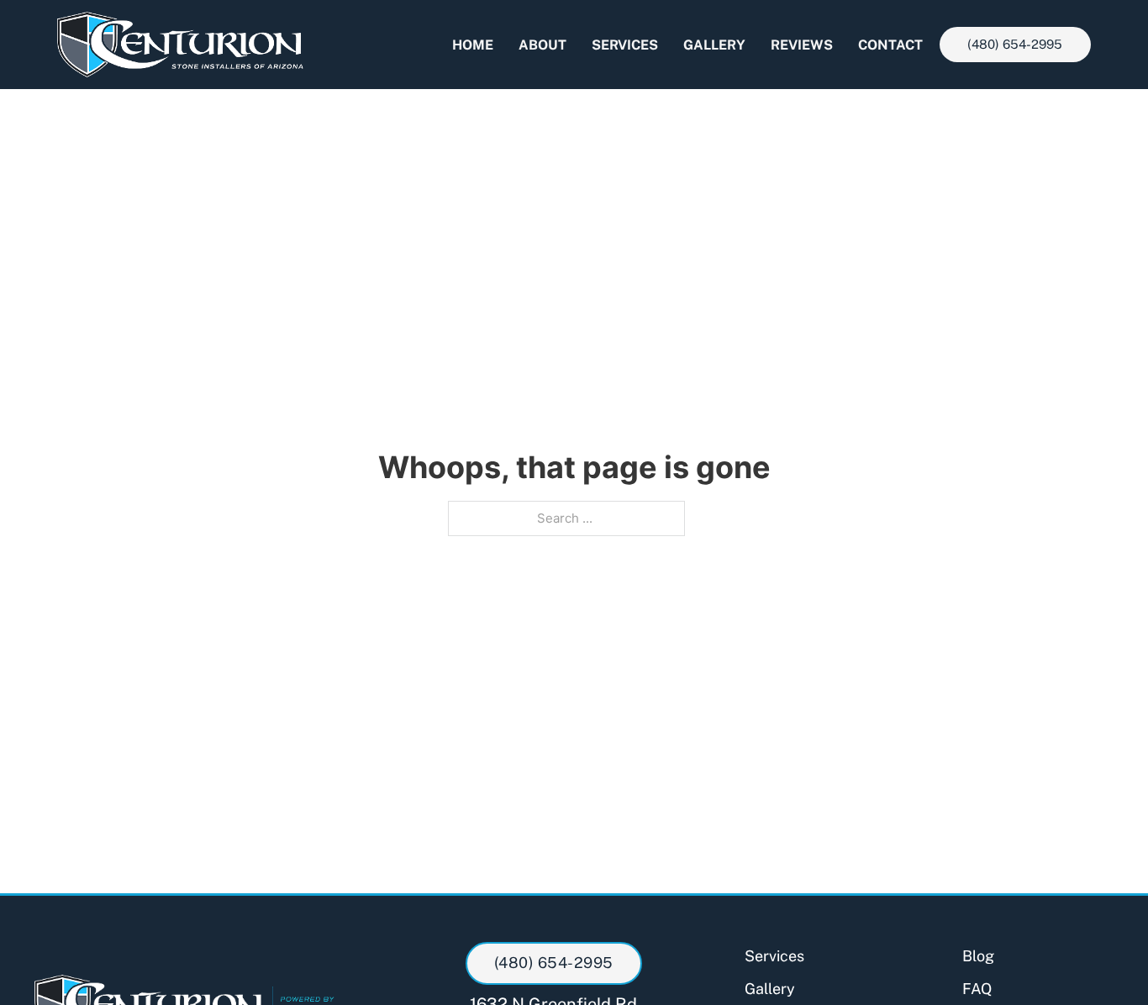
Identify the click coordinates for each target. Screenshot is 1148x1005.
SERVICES (625, 45)
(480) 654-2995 (1014, 44)
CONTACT (890, 45)
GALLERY (714, 45)
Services (774, 956)
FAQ (977, 988)
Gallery (770, 988)
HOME (472, 45)
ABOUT (542, 45)
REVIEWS (802, 45)
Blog (978, 956)
